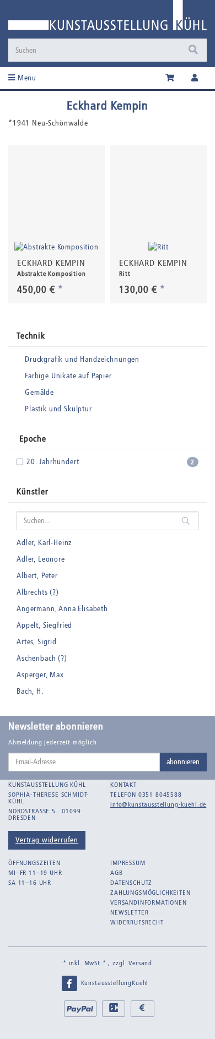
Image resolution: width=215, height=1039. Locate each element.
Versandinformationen (148, 902)
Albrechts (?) (38, 592)
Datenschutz (131, 882)
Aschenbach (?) (42, 658)
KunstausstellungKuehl (113, 983)
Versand (140, 963)
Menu (25, 78)
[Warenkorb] (170, 78)
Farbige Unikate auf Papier (68, 375)
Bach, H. (30, 691)
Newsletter (129, 912)
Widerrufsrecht (137, 922)
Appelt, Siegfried (44, 625)
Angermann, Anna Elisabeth (62, 608)
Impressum (128, 863)
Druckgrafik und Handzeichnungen (82, 359)
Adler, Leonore (41, 559)
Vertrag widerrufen (46, 840)
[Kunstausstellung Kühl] (107, 19)
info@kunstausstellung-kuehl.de (158, 804)
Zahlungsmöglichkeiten (150, 892)
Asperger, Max (40, 674)
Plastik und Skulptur (58, 409)
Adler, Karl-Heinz (44, 542)
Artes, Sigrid (37, 641)
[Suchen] (193, 50)
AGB (116, 872)
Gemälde (39, 392)
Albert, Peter (37, 575)
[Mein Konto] (195, 78)
